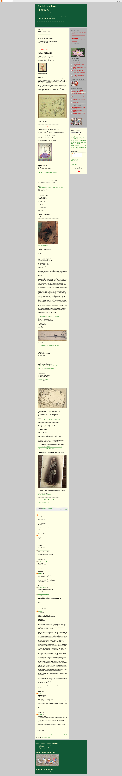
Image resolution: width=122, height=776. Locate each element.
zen (78, 149)
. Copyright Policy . (73, 164)
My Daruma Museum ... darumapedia (46, 748)
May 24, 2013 (40, 571)
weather (83, 147)
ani (71, 137)
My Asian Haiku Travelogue (77, 70)
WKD (76, 149)
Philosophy (73, 143)
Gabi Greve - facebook (42, 561)
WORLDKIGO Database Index (45, 746)
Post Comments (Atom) (45, 737)
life (74, 142)
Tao (85, 145)
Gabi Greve (40, 573)
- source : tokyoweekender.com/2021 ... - (45, 494)
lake (71, 142)
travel (77, 147)
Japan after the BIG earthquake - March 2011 (48, 749)
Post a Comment (40, 730)
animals (75, 137)
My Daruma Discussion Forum (78, 93)
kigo (66, 509)
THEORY (73, 147)
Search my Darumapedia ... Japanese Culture (48, 771)
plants (78, 144)
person (85, 142)
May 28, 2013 (40, 585)
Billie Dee (40, 515)
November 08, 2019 (42, 727)
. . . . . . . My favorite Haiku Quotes (78, 72)
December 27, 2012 (42, 559)
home (76, 140)
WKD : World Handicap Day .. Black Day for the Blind (48, 365)
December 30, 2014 (42, 591)
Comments (75, 156)
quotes (82, 143)
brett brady (40, 535)
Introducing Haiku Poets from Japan (79, 73)
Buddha (80, 137)
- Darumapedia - (75, 45)
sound (81, 145)
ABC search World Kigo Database (78, 35)
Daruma (84, 137)
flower (76, 138)
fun (85, 138)
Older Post (66, 734)
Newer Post (38, 734)
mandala (77, 142)
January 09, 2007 (41, 533)
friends (82, 138)
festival (72, 138)
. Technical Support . (74, 159)
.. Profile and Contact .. (74, 160)
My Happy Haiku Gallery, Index (45, 745)
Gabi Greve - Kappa (42, 587)
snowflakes (77, 145)
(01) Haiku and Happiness (48, 6)
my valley (81, 142)
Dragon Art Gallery (75, 102)
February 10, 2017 (41, 691)
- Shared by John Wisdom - (43, 379)
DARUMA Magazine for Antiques (78, 113)
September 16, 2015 (42, 608)
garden (72, 140)
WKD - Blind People (44, 32)
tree (80, 147)
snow (72, 145)
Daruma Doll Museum (76, 95)
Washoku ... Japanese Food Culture (46, 747)
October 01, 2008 (41, 547)
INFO (78, 140)
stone (83, 145)
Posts (74, 153)
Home (52, 734)
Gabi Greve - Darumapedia (43, 594)
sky (85, 143)
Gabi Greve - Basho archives (43, 550)
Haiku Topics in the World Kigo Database (46, 368)
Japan (64, 509)
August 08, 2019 (41, 712)
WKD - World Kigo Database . (78, 62)
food (79, 138)
